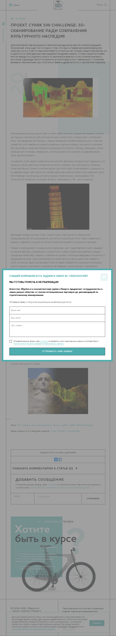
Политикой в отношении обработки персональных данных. (38, 343)
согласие (44, 341)
